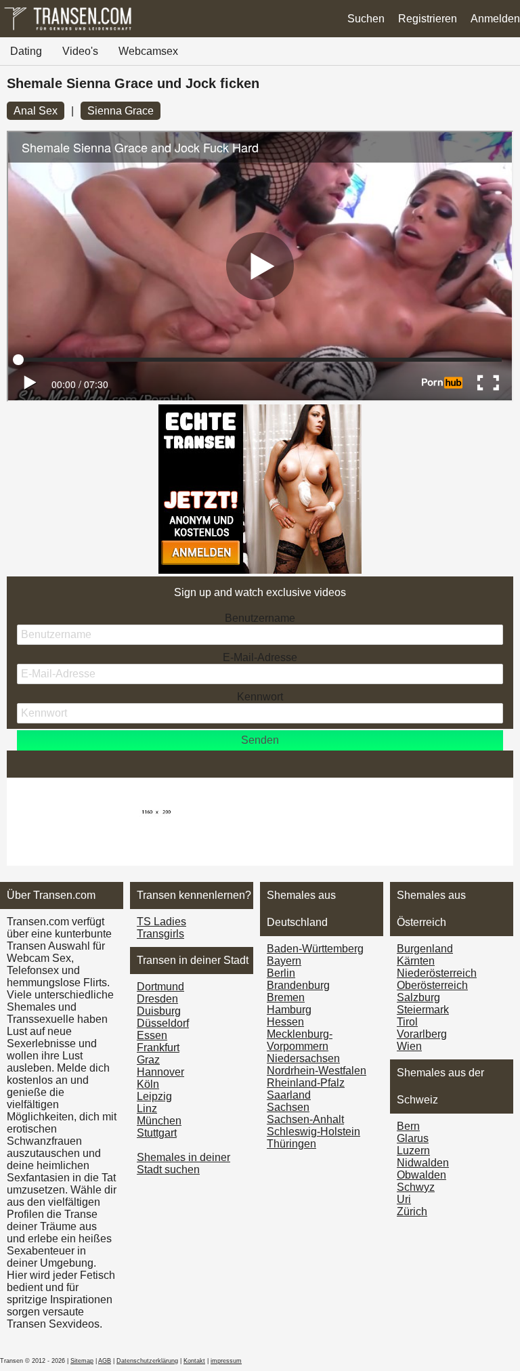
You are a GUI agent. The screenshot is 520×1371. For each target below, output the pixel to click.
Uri (404, 1199)
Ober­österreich (432, 985)
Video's (80, 51)
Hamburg (289, 1009)
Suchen (366, 18)
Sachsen (288, 1107)
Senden (260, 740)
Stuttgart (157, 1133)
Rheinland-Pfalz (306, 1083)
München (159, 1120)
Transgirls (160, 934)
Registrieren (427, 18)
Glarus (413, 1138)
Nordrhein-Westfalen (316, 1070)
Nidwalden (423, 1162)
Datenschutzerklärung (147, 1360)
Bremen (286, 997)
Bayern (284, 961)
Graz (148, 1060)
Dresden (157, 999)
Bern (408, 1126)
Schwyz (416, 1187)
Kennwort (260, 696)
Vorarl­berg (422, 1034)
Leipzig (154, 1096)
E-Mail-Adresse (260, 657)
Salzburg (418, 997)
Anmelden (495, 18)
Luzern (413, 1150)
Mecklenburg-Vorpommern (299, 1040)
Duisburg (159, 1011)
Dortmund (160, 986)
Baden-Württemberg (315, 948)
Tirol (407, 1022)
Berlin (281, 973)
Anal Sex (36, 111)
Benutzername (260, 618)
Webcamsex (148, 51)
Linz (147, 1108)
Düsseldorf (163, 1023)
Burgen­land (425, 948)
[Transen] (67, 30)
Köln (148, 1084)
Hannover (160, 1072)
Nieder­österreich (437, 973)
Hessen (285, 1022)
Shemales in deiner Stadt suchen (183, 1163)
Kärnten (416, 961)
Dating (26, 51)
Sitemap (81, 1360)
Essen (152, 1035)
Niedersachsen (303, 1058)
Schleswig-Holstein (313, 1131)
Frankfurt (158, 1047)
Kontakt (194, 1360)
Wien (409, 1046)
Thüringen (291, 1143)
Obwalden (421, 1175)
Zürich (412, 1211)
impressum (226, 1360)
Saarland (289, 1095)
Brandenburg (298, 985)
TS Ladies (161, 921)
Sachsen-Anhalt (305, 1119)
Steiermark (423, 1009)
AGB (104, 1360)
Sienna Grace (120, 111)
